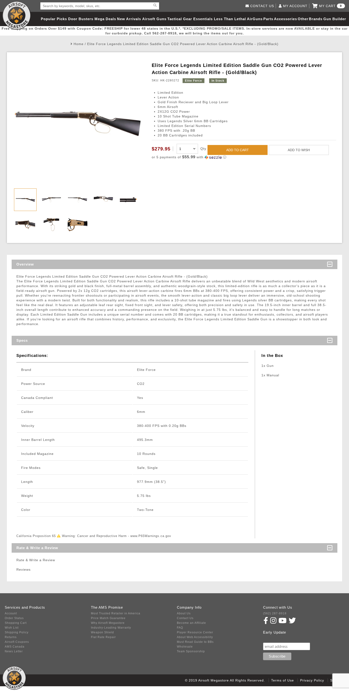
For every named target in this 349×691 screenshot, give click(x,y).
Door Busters (80, 19)
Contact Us (185, 618)
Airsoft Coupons (17, 642)
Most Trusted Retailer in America (115, 613)
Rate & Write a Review (37, 548)
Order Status (14, 618)
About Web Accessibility (195, 637)
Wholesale (185, 646)
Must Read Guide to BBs (195, 642)
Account (11, 613)
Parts (268, 19)
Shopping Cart (16, 623)
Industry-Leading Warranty (111, 627)
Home (79, 44)
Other (303, 19)
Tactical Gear (179, 19)
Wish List (12, 627)
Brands (315, 19)
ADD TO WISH (299, 150)
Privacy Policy (312, 680)
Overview (25, 264)
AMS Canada (14, 646)
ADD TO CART (237, 150)
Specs (22, 340)
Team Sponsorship (191, 651)
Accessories (285, 19)
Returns (11, 637)
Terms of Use (282, 680)
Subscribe (273, 638)
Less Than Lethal (230, 19)
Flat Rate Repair (103, 637)
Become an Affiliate (191, 623)
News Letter (14, 651)
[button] (244, 157)
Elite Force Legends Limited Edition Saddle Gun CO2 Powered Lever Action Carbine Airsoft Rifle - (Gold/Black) (182, 44)
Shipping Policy (16, 632)
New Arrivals (129, 19)
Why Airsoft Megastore (108, 623)
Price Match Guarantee (108, 618)
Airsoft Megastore (16, 15)
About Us (184, 613)
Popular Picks (54, 19)
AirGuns (255, 19)
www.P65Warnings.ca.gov (150, 536)
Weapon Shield (102, 632)
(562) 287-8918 (275, 613)
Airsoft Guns (154, 19)
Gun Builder (334, 19)
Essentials (203, 19)
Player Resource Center (195, 632)
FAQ (180, 627)
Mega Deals (105, 19)
